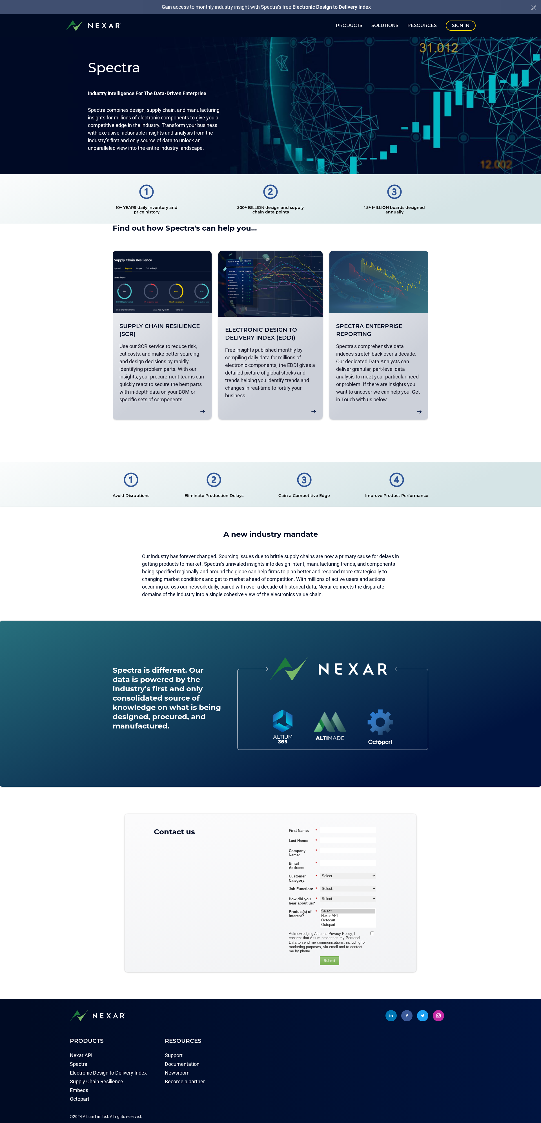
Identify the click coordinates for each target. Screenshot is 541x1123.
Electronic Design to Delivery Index (331, 7)
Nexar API (81, 1055)
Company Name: (303, 853)
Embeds (79, 1090)
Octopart (79, 1099)
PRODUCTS (349, 25)
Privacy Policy (340, 934)
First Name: (303, 830)
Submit (329, 961)
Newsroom (177, 1073)
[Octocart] (348, 920)
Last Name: (303, 841)
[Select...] (348, 911)
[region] (270, 337)
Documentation (182, 1064)
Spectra (78, 1064)
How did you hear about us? (303, 901)
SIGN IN (460, 25)
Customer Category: (303, 878)
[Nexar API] (348, 915)
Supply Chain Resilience (96, 1081)
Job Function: (303, 889)
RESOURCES (422, 25)
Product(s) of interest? (303, 914)
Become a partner (185, 1081)
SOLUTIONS (384, 25)
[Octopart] (348, 925)
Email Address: (303, 865)
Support (174, 1055)
